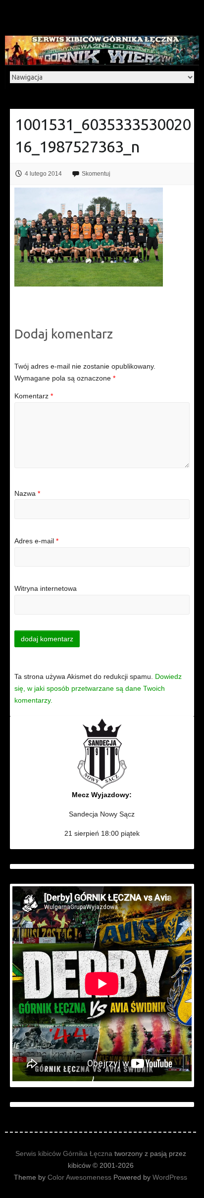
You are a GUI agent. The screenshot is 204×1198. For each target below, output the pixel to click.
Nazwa (27, 493)
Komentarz (33, 396)
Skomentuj (96, 173)
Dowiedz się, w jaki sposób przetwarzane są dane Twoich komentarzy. (98, 688)
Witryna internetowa (45, 588)
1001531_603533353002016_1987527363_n (103, 135)
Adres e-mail (36, 541)
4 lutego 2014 (43, 173)
